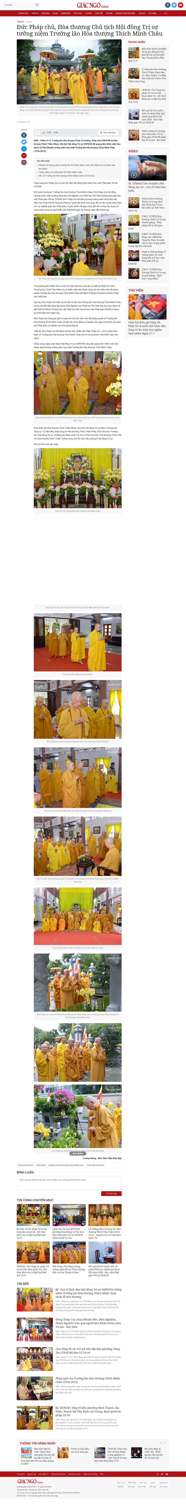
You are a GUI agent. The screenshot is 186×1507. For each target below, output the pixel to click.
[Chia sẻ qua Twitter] (24, 142)
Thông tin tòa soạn (58, 1471)
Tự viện (109, 13)
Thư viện (135, 290)
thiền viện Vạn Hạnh (95, 1165)
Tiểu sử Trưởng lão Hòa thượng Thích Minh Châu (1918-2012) (66, 175)
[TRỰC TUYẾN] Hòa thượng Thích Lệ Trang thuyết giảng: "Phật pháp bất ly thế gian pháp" (147, 222)
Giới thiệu (152, 1484)
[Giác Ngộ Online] (62, 1478)
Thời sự (34, 13)
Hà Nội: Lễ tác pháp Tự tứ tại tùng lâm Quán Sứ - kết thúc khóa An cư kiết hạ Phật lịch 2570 (32, 1233)
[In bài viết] (24, 162)
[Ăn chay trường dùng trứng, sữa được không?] (63, 1452)
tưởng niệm (41, 1165)
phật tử (152, 1480)
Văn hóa (45, 13)
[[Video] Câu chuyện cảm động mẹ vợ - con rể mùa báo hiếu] (147, 168)
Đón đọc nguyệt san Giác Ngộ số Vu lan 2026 (118, 1451)
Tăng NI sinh (163, 1480)
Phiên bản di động (90, 1471)
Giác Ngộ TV (43, 1471)
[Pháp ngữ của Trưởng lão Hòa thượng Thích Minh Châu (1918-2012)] (35, 1388)
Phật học (78, 13)
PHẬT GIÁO (132, 1480)
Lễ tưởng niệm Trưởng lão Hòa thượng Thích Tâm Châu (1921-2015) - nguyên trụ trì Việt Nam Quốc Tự (105, 1233)
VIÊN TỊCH (143, 1480)
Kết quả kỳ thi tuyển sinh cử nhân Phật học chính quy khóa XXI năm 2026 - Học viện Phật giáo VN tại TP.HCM (104, 1271)
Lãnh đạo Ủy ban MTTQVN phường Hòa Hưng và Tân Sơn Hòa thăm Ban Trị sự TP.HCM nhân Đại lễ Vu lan (68, 1233)
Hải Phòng (130, 1484)
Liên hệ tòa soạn (74, 1471)
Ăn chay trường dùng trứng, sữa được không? (79, 1451)
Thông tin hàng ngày (37, 1443)
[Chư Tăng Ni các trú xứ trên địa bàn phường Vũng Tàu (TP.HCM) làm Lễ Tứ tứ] (35, 1359)
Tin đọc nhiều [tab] (136, 42)
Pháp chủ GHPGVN (25, 1165)
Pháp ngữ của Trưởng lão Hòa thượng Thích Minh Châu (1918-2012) (88, 1380)
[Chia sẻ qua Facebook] (24, 135)
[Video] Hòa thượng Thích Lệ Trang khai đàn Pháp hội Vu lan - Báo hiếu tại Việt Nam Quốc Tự (146, 204)
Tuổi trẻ (99, 13)
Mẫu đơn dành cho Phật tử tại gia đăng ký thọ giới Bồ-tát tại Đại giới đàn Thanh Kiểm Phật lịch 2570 (147, 54)
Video (55, 13)
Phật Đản (121, 1484)
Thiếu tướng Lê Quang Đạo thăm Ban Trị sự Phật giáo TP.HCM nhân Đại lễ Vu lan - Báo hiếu (154, 136)
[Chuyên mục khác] (165, 13)
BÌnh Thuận (142, 1484)
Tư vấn (88, 13)
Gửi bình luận (111, 1193)
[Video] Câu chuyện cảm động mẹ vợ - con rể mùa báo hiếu (147, 187)
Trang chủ (23, 13)
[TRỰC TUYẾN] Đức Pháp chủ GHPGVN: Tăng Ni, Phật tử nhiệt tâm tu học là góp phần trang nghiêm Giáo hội (146, 240)
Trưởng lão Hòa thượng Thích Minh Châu (66, 1165)
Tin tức (29, 22)
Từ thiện (152, 13)
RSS (101, 1471)
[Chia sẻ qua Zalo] (24, 149)
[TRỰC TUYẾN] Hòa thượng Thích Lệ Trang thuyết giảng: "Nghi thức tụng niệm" (154, 274)
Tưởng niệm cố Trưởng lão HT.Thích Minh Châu (60, 172)
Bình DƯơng (163, 1484)
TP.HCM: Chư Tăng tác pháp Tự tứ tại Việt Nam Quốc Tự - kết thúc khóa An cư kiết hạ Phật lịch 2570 (33, 1271)
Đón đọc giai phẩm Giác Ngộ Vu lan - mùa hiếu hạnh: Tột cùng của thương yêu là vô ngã (148, 1454)
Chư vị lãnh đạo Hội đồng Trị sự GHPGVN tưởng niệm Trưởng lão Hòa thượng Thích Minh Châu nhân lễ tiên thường (89, 1293)
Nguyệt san (31, 1471)
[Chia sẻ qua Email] (24, 155)
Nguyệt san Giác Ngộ (125, 13)
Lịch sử (141, 13)
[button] (161, 1453)
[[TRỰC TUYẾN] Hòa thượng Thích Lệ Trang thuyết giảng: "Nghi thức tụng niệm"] (133, 273)
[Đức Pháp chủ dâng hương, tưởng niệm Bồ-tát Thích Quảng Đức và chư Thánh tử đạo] (69, 1252)
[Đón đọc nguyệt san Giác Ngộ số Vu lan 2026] (99, 1452)
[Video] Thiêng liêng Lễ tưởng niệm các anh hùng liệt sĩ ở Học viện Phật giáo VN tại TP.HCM (147, 257)
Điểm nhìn (65, 13)
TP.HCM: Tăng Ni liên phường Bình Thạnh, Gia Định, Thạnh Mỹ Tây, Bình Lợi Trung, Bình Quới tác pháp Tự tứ (88, 1411)
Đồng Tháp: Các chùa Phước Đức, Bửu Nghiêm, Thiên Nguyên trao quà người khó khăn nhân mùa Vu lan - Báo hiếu (88, 1323)
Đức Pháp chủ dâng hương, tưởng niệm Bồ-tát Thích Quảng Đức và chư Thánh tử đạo (69, 1269)
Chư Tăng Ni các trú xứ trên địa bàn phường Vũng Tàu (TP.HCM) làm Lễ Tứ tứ (88, 1350)
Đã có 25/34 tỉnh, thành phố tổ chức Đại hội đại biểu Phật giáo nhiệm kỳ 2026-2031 (147, 325)
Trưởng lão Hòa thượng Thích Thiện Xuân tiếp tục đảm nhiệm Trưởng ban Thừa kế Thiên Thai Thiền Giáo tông (147, 75)
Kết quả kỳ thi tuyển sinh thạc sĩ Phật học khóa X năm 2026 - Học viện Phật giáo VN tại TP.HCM (36, 1454)
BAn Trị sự (121, 1480)
